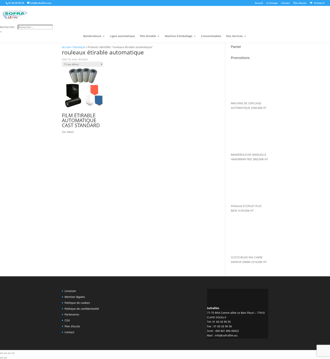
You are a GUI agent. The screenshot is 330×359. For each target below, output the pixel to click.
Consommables (211, 36)
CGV (67, 320)
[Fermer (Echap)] (13, 353)
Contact (285, 3)
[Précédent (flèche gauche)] (1, 357)
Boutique (79, 47)
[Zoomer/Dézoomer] (1, 353)
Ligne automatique (122, 36)
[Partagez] (9, 353)
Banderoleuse (92, 36)
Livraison (70, 291)
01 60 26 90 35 (16, 3)
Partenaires (72, 314)
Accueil (259, 3)
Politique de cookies (77, 303)
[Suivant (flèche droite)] (5, 357)
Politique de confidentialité (82, 308)
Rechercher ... (9, 27)
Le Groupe (272, 3)
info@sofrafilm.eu (226, 335)
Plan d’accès (300, 3)
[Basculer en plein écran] (5, 353)
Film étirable (148, 36)
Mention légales (75, 297)
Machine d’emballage (178, 36)
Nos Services (234, 36)
